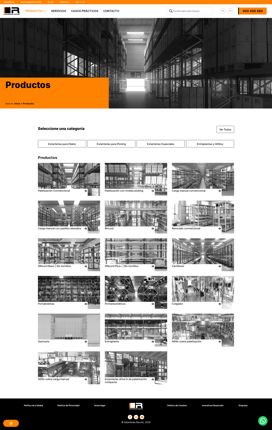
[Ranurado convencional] (203, 232)
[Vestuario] (69, 345)
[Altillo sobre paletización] (203, 345)
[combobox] (190, 11)
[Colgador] (203, 308)
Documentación (31, 2)
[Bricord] (136, 232)
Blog (51, 2)
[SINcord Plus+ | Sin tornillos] (136, 270)
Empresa (9, 2)
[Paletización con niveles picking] (136, 194)
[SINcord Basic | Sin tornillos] (69, 270)
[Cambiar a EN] (223, 11)
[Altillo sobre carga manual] (69, 383)
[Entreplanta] (136, 345)
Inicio (17, 103)
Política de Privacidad (68, 405)
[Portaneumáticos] (136, 308)
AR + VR (80, 2)
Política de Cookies (177, 405)
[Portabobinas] (69, 308)
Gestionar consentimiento (11, 423)
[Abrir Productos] (44, 11)
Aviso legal (99, 405)
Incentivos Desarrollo (213, 405)
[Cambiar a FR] (230, 11)
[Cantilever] (203, 270)
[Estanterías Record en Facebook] (130, 417)
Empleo (64, 2)
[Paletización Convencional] (69, 194)
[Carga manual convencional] (203, 194)
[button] (263, 421)
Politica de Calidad (33, 405)
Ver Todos (225, 129)
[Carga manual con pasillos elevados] (69, 232)
